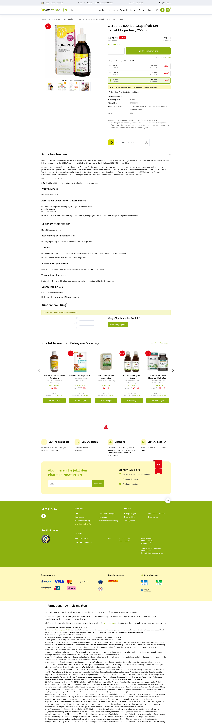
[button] (173, 370)
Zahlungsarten (129, 520)
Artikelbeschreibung (54, 154)
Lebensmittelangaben (56, 224)
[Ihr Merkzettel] (157, 10)
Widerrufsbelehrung (82, 520)
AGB (76, 513)
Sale (149, 10)
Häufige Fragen (130, 513)
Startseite (44, 19)
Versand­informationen (156, 513)
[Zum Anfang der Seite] (168, 500)
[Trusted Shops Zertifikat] (45, 539)
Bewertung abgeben (118, 324)
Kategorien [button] (113, 10)
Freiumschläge (129, 517)
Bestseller (124, 10)
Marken (133, 10)
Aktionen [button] (103, 10)
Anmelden (98, 484)
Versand (168, 57)
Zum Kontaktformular (83, 542)
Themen (142, 10)
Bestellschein (153, 517)
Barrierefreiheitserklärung (108, 520)
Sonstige (79, 19)
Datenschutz (79, 517)
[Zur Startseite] (51, 10)
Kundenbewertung (54, 305)
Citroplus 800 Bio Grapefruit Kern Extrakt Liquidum (104, 19)
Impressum (103, 517)
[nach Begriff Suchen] (66, 10)
